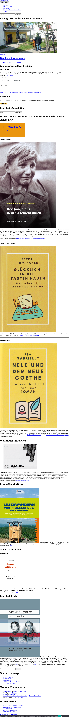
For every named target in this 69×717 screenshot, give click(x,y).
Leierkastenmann (28, 92)
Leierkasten (21, 92)
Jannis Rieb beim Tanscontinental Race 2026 (15, 696)
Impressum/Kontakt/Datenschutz (12, 10)
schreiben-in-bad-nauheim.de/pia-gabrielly (57, 435)
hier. (11, 545)
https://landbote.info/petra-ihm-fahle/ (29, 335)
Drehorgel (15, 92)
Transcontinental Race (35, 696)
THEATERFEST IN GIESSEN (11, 681)
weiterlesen (11, 75)
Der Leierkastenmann (12, 58)
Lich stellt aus (7, 678)
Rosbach (14, 693)
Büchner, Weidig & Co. (9, 7)
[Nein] (61, 716)
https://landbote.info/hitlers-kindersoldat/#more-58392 (30, 238)
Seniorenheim (37, 92)
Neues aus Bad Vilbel (9, 711)
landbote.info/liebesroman (34, 435)
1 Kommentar (18, 62)
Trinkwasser (12, 694)
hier (17, 592)
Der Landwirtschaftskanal (10, 710)
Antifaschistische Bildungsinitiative (12, 707)
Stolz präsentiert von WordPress (8, 714)
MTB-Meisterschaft (8, 677)
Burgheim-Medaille (8, 680)
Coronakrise (9, 92)
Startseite (5, 5)
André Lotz (3, 92)
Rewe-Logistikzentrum (19, 691)
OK (59, 716)
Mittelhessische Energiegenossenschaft (13, 705)
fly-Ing (5, 694)
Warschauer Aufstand (9, 683)
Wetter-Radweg (7, 708)
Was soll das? (7, 11)
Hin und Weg (7, 8)
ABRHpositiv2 (7, 691)
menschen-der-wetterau (22, 480)
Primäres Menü (4, 2)
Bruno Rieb (11, 62)
